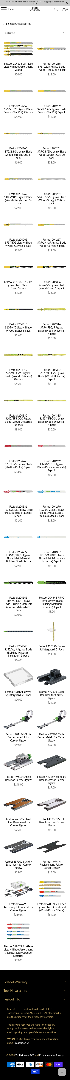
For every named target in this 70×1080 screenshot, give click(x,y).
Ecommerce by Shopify (51, 1055)
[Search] (56, 9)
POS (32, 1055)
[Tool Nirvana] (35, 9)
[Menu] (2, 9)
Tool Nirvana (22, 1055)
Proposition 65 (21, 1042)
